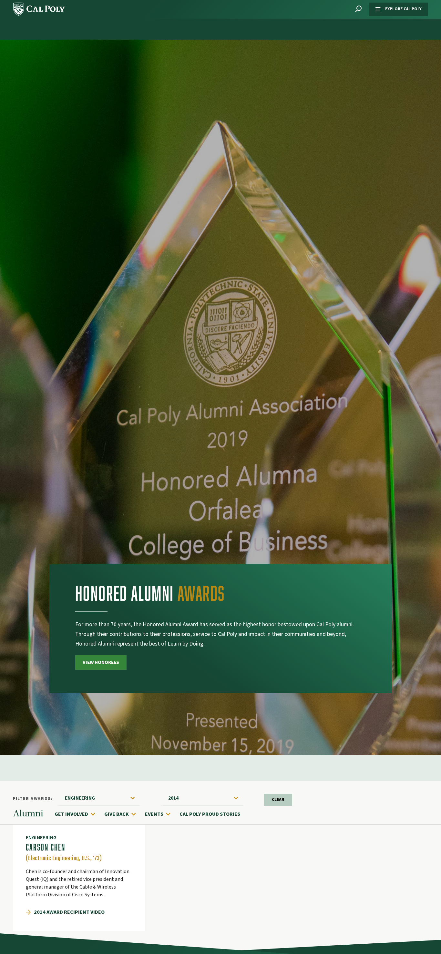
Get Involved (71, 814)
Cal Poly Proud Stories (209, 814)
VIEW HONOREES (101, 662)
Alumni (28, 814)
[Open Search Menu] (358, 9)
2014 (173, 798)
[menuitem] (78, 814)
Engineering (80, 798)
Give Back (116, 814)
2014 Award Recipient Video (69, 912)
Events (154, 814)
